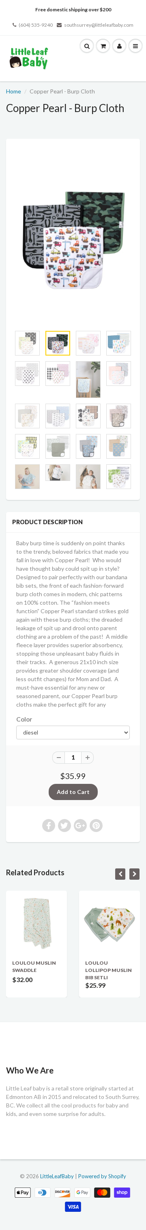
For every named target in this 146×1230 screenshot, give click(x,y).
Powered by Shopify (102, 1176)
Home (13, 91)
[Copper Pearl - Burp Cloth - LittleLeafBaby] (73, 236)
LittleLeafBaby (57, 1176)
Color (24, 719)
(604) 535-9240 (36, 25)
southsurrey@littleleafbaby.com (98, 25)
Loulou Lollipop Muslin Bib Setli (108, 970)
